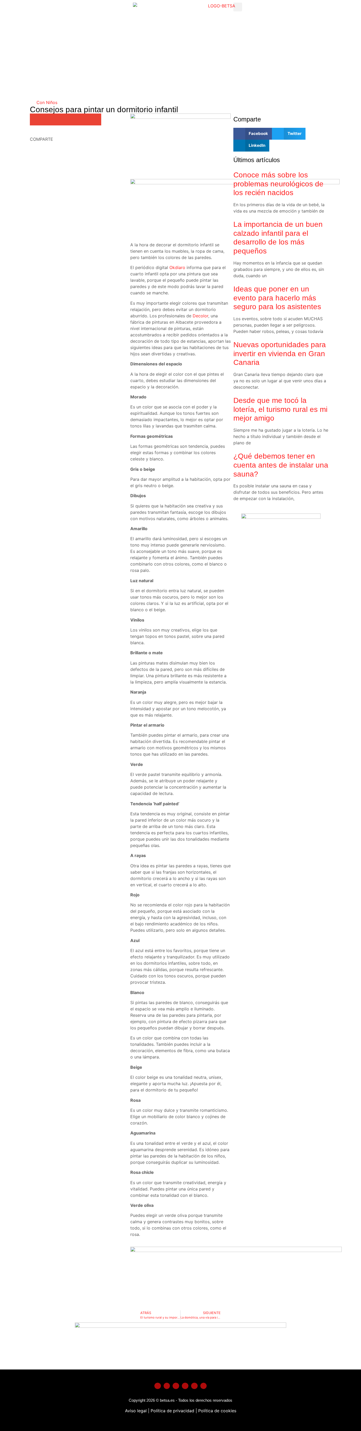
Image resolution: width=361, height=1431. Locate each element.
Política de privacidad (171, 1410)
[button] (237, 7)
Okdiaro (177, 267)
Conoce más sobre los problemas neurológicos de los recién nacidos (278, 184)
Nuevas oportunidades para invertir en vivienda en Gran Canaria (279, 353)
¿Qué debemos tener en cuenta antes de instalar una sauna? (280, 465)
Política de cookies (217, 1410)
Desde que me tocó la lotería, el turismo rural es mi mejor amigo (280, 409)
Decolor (200, 315)
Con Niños (46, 102)
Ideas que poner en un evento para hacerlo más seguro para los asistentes (277, 298)
